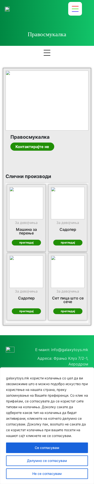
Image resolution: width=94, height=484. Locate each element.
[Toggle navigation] (75, 9)
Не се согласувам (47, 474)
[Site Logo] (7, 9)
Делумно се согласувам (47, 461)
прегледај (26, 242)
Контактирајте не (32, 146)
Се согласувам (47, 448)
